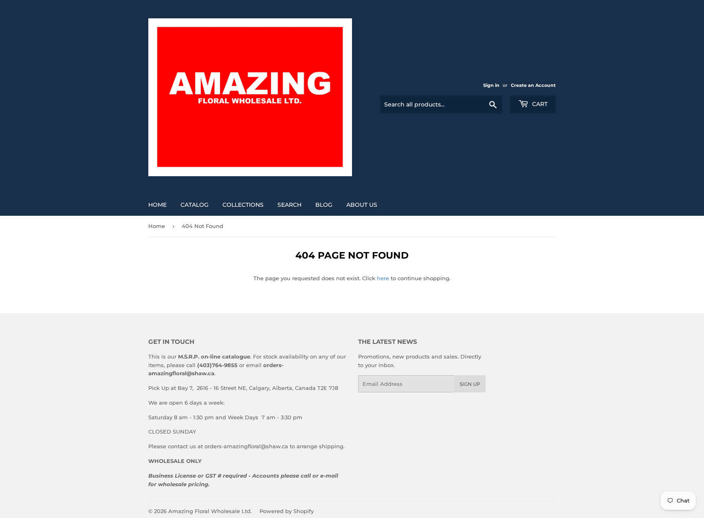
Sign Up (470, 384)
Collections (243, 204)
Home (157, 204)
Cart (539, 104)
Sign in (491, 85)
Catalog (194, 204)
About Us (361, 204)
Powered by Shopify (287, 511)
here (383, 278)
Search (289, 204)
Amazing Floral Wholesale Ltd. (210, 511)
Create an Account (533, 85)
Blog (323, 204)
